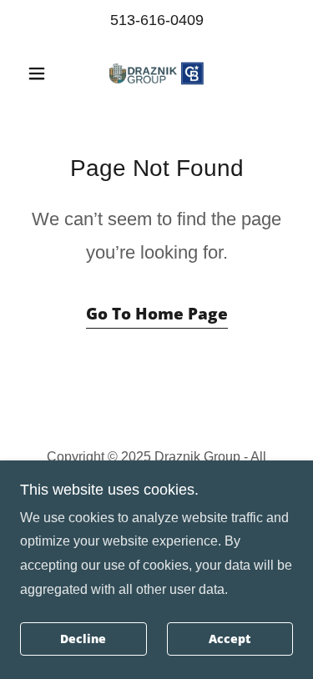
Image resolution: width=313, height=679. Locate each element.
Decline (83, 639)
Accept (229, 639)
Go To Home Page (157, 313)
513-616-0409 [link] (157, 20)
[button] (40, 73)
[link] (156, 73)
